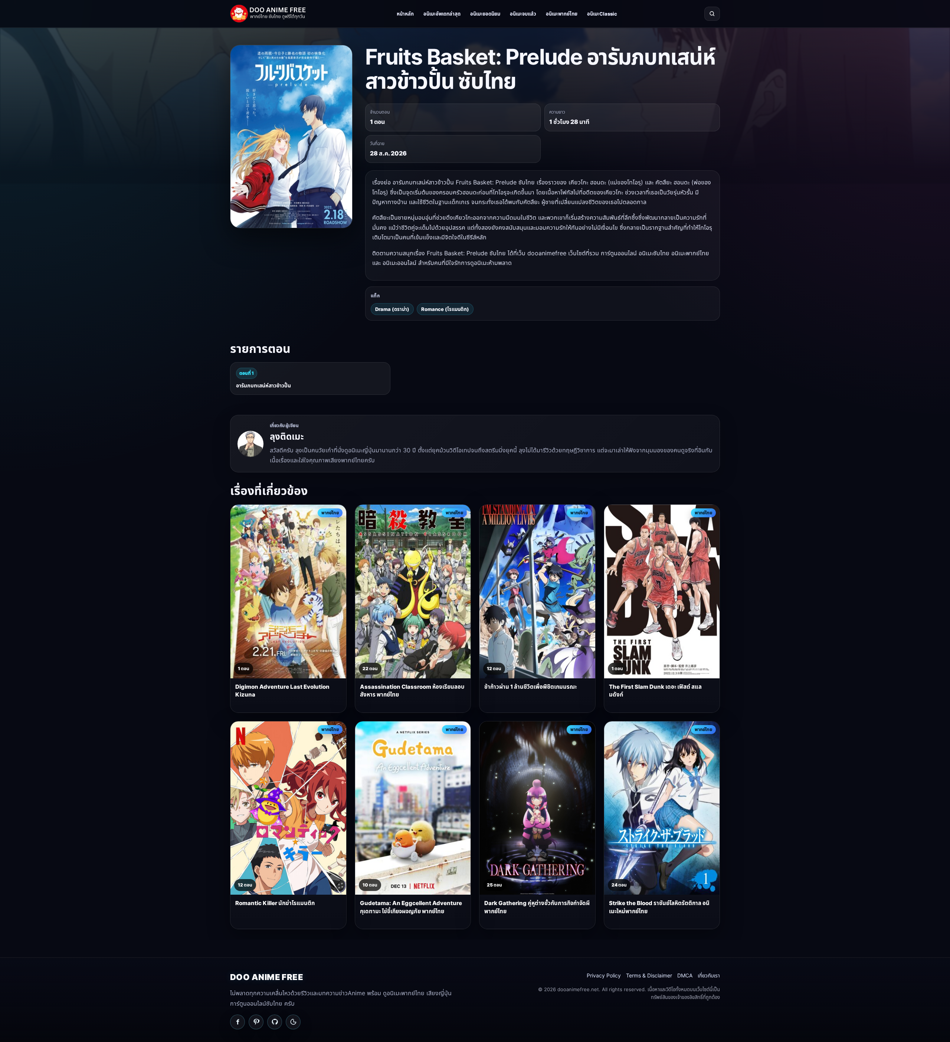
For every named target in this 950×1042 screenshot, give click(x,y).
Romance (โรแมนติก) (445, 309)
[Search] (712, 14)
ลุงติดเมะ (287, 436)
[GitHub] (274, 1022)
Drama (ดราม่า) (392, 309)
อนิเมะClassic (602, 14)
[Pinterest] (256, 1022)
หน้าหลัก (405, 14)
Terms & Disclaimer (649, 975)
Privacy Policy (604, 975)
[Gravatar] (293, 1022)
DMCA (684, 975)
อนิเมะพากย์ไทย (561, 14)
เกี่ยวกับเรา (709, 975)
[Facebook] (237, 1022)
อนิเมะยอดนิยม (485, 14)
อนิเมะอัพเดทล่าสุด (442, 14)
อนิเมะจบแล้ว (523, 14)
